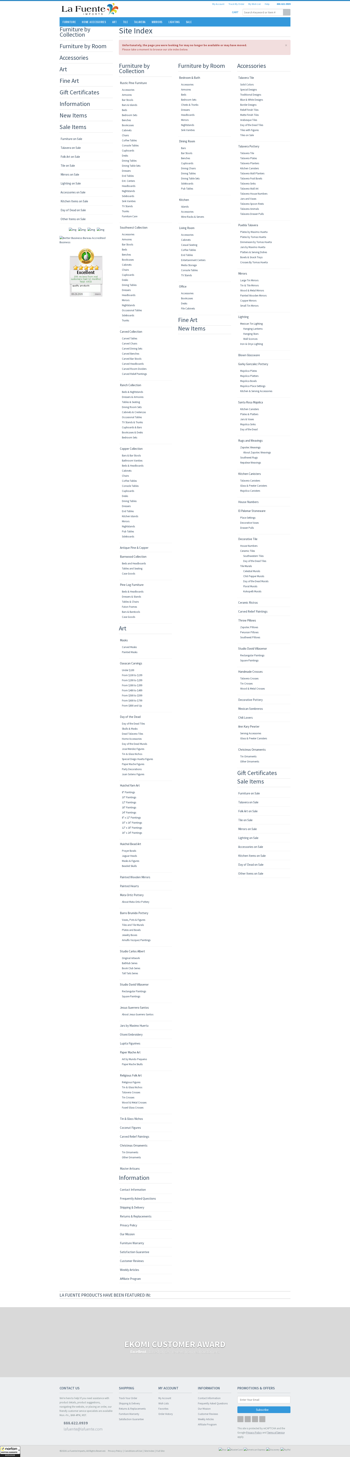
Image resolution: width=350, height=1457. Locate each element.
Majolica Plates (248, 371)
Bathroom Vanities (132, 460)
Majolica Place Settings (252, 386)
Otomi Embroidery (131, 1034)
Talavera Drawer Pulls (252, 214)
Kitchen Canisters (249, 168)
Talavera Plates (248, 158)
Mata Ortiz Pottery (132, 895)
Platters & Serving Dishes (253, 252)
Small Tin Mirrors (249, 305)
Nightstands (128, 191)
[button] (10, 1451)
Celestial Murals (251, 571)
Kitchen (184, 200)
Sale (189, 22)
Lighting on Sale (71, 183)
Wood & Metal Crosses (134, 1102)
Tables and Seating (132, 568)
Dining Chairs (188, 168)
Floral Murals (250, 586)
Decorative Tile (247, 539)
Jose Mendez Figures (133, 749)
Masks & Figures (130, 861)
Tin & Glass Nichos (132, 754)
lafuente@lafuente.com (83, 1428)
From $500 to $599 (132, 695)
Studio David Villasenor (134, 984)
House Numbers (248, 502)
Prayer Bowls (129, 851)
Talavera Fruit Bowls (251, 178)
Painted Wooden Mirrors (135, 877)
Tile (125, 22)
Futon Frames (129, 607)
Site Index (149, 1450)
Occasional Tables (132, 310)
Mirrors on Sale (70, 174)
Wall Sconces (250, 339)
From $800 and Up (132, 705)
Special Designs (248, 89)
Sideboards (128, 196)
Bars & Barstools (131, 612)
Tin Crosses (128, 1097)
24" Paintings (129, 812)
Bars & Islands (129, 105)
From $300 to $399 (132, 685)
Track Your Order (128, 1398)
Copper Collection (131, 449)
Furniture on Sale (71, 139)
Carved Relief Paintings (134, 374)
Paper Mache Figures (133, 764)
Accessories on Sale (73, 192)
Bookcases (128, 125)
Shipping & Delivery (132, 1207)
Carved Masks (129, 647)
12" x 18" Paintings (132, 827)
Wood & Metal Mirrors (252, 290)
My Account (218, 3)
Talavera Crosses (131, 1092)
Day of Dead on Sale (73, 210)
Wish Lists (163, 1403)
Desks (125, 155)
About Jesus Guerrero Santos (137, 1014)
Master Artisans (130, 1168)
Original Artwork (131, 958)
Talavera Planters (249, 163)
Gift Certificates (79, 92)
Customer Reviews (132, 1261)
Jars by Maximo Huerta (134, 1025)
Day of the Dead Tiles (133, 723)
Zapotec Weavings (250, 447)
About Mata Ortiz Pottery (135, 902)
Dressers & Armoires (132, 397)
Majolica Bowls (248, 381)
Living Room (186, 228)
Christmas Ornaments (133, 1145)
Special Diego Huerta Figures (137, 759)
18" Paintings (129, 807)
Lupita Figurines (130, 1043)
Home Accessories (94, 22)
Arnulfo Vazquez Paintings (136, 940)
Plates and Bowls (131, 930)
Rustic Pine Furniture (133, 83)
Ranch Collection (130, 385)
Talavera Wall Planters (252, 173)
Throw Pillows (247, 620)
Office (183, 286)
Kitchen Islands (130, 516)
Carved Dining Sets (132, 348)
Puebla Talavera (248, 225)
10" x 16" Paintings (132, 822)
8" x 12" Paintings (131, 817)
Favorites (163, 1408)
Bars (183, 148)
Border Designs (248, 105)
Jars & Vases (247, 419)
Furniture (69, 22)
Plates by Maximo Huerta (254, 232)
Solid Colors (247, 84)
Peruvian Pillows (249, 632)
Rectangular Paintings (134, 991)
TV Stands (127, 206)
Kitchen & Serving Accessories (256, 391)
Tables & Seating (131, 402)
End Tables (128, 176)
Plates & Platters (249, 414)
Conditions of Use (133, 1450)
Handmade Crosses (250, 672)
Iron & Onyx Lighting (251, 344)
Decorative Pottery (250, 700)
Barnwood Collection (133, 556)
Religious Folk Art (131, 1075)
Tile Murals (246, 566)
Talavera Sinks (248, 183)
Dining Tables (129, 160)
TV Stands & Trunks (132, 422)
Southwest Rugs (249, 457)
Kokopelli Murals (252, 591)
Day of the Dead (130, 717)
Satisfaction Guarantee (134, 1252)
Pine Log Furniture (132, 585)
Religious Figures (131, 1082)
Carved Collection (131, 332)
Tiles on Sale (247, 135)
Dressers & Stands (131, 596)
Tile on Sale (68, 165)
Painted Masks (129, 652)
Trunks (125, 211)
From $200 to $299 (132, 680)
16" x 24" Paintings (132, 833)
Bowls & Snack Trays (251, 257)
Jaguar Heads (129, 856)
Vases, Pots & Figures (133, 920)
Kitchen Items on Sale (74, 201)
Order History (165, 1414)
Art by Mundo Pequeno (134, 1059)
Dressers (126, 171)
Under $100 (128, 670)
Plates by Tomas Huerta (253, 237)
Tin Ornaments (130, 1152)
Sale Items (73, 127)
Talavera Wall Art (249, 188)
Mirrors (157, 22)
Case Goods (128, 573)
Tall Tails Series (130, 973)
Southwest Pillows (250, 637)
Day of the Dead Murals (134, 744)
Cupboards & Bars (132, 427)
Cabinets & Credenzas (134, 412)
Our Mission (127, 1234)
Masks (124, 640)
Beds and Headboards (134, 563)
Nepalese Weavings (250, 462)
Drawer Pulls (247, 528)
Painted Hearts (129, 886)
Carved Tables (129, 338)
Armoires (127, 95)
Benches (126, 120)
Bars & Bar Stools (131, 455)
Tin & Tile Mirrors (249, 285)
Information (75, 104)
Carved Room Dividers (134, 369)
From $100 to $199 (132, 675)
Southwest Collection (133, 227)
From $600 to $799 (132, 700)
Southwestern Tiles (253, 556)
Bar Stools (127, 100)
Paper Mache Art (130, 1052)
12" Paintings (129, 802)
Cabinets (126, 130)
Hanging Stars (250, 334)
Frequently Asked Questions (138, 1198)
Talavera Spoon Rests (252, 204)
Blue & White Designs (251, 99)
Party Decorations (132, 769)
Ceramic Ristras (248, 602)
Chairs (125, 135)
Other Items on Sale (73, 219)
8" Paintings (128, 792)
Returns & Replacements (136, 1216)
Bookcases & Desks (132, 432)
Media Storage (189, 265)
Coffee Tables (129, 140)
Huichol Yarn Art (130, 785)
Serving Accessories (250, 733)
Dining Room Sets (132, 407)
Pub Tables (128, 531)
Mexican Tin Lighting (251, 323)
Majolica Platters (249, 376)
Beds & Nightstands (132, 392)
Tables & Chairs (130, 601)
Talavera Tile (246, 78)
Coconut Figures (130, 1128)
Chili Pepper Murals (253, 576)
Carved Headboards (133, 364)
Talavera (140, 22)
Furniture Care (129, 216)
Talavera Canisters (250, 480)
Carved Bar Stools (131, 358)
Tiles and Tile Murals (133, 925)
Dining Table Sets (131, 165)
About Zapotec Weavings (257, 452)
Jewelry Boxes (129, 935)
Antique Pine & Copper (134, 548)
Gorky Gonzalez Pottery (253, 364)
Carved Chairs (129, 343)
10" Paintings (129, 797)
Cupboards (128, 150)
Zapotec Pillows (249, 627)
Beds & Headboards (132, 465)
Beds (124, 110)
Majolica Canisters (250, 490)
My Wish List (254, 3)
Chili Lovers (245, 717)
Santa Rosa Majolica (250, 402)
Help (267, 3)
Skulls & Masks (130, 728)
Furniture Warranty (132, 1243)
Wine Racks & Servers (192, 216)
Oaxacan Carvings (131, 663)
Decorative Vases (249, 522)
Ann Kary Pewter (248, 726)
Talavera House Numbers (253, 193)
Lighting (174, 22)
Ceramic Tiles (247, 551)
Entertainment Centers (193, 260)
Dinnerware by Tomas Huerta (256, 242)
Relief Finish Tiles (249, 110)
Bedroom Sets (129, 115)
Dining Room (187, 141)
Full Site (160, 1450)
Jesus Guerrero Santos (134, 1007)
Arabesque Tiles (248, 120)
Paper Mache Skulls (132, 1064)
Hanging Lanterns (252, 328)
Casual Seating (189, 245)
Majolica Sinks (248, 424)
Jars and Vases (248, 198)
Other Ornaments (131, 1157)
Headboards (128, 186)
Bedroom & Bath (189, 78)
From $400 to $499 (132, 690)
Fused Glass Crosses (132, 1107)
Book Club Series (131, 968)
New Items (73, 115)
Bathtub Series (129, 963)
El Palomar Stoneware (252, 511)
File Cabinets (188, 308)
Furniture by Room (83, 46)
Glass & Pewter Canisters (253, 485)
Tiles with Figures (249, 130)
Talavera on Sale (71, 148)
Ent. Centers (128, 181)
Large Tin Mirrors (249, 280)
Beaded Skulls (129, 866)
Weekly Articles (129, 1270)
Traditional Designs (250, 94)
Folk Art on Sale (70, 157)
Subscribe (262, 1410)
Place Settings (247, 517)
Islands (185, 206)
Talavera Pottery (248, 146)
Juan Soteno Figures (133, 774)
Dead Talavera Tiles (132, 733)
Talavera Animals (249, 209)
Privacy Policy (128, 1225)
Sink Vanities (129, 201)
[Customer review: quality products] (86, 272)
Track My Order (236, 3)
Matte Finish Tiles (249, 115)
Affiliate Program (130, 1279)
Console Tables (130, 145)
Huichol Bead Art (130, 844)
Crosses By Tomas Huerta (254, 262)
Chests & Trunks (189, 105)
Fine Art (69, 80)
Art (114, 22)
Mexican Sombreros (250, 709)
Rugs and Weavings (250, 440)
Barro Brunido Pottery (134, 913)
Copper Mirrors (248, 300)
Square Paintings (131, 996)
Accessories (74, 57)
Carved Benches (130, 353)
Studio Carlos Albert (132, 951)
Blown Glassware (249, 355)
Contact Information (133, 1190)
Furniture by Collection (75, 31)
